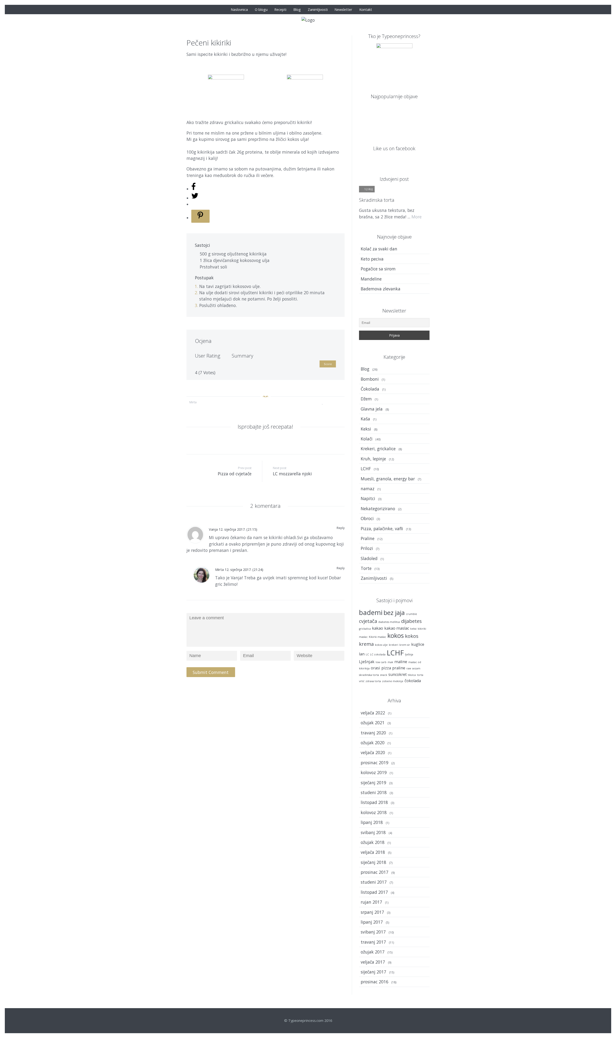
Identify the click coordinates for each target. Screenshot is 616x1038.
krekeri (393, 644)
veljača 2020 (373, 752)
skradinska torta (369, 675)
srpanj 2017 (372, 912)
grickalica (365, 628)
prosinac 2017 (374, 872)
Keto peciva (372, 259)
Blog (297, 9)
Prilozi (367, 548)
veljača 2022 (373, 713)
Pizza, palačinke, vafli (382, 528)
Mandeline (371, 279)
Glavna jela (372, 409)
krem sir (404, 644)
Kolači (366, 439)
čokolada (412, 680)
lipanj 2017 (372, 922)
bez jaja (394, 612)
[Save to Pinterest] (200, 216)
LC (367, 654)
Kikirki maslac (377, 637)
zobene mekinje (392, 681)
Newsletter (343, 9)
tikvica (412, 675)
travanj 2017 (373, 942)
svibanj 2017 (373, 932)
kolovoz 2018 (374, 812)
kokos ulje (381, 644)
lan (362, 654)
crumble (411, 614)
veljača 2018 (373, 852)
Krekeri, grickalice (378, 448)
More (416, 217)
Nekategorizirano (378, 508)
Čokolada (370, 389)
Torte (366, 568)
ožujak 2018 (373, 842)
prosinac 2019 (374, 762)
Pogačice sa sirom (378, 269)
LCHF (366, 468)
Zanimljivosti (318, 9)
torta (420, 675)
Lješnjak (366, 661)
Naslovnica (239, 9)
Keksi (366, 429)
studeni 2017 (374, 882)
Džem (366, 399)
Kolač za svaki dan (379, 249)
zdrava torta (373, 681)
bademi (370, 612)
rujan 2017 (371, 902)
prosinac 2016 (374, 982)
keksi (413, 628)
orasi (375, 668)
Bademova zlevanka (380, 289)
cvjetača (368, 621)
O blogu (261, 9)
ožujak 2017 (373, 952)
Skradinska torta (376, 199)
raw (408, 668)
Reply (341, 528)
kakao (377, 628)
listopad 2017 (374, 892)
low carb (381, 662)
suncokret (397, 674)
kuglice (417, 644)
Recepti (280, 9)
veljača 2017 (373, 962)
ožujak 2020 (373, 742)
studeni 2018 (374, 792)
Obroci (367, 518)
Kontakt (365, 9)
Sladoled (369, 558)
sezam (416, 668)
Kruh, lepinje (373, 459)
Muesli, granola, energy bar (388, 479)
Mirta (193, 402)
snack (383, 675)
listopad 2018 (374, 802)
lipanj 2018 (372, 822)
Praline (367, 538)
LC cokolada (377, 654)
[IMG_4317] (376, 125)
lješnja (409, 654)
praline (398, 668)
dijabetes (411, 621)
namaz (367, 488)
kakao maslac (396, 628)
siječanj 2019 (373, 782)
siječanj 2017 (373, 972)
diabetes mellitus (389, 622)
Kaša (365, 419)
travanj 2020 (373, 733)
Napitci (368, 498)
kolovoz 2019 (374, 772)
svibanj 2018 (373, 832)
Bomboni (370, 379)
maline (400, 661)
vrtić (361, 681)
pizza (386, 668)
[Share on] (193, 189)
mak (390, 662)
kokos (395, 635)
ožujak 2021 (373, 722)
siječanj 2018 (373, 862)
